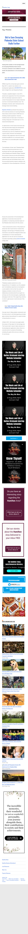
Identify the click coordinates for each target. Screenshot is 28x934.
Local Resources (5, 866)
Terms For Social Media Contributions (12, 880)
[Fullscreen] (24, 482)
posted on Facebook (20, 238)
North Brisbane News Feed (8, 621)
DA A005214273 (18, 88)
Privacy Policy (4, 878)
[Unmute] (19, 482)
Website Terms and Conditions (14, 878)
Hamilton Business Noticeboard (9, 863)
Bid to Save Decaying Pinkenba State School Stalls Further (14, 40)
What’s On (4, 870)
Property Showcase (6, 873)
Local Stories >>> (14, 438)
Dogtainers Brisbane (6, 109)
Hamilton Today (4, 877)
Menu (24, 3)
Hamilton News (5, 859)
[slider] (12, 482)
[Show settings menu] (22, 482)
